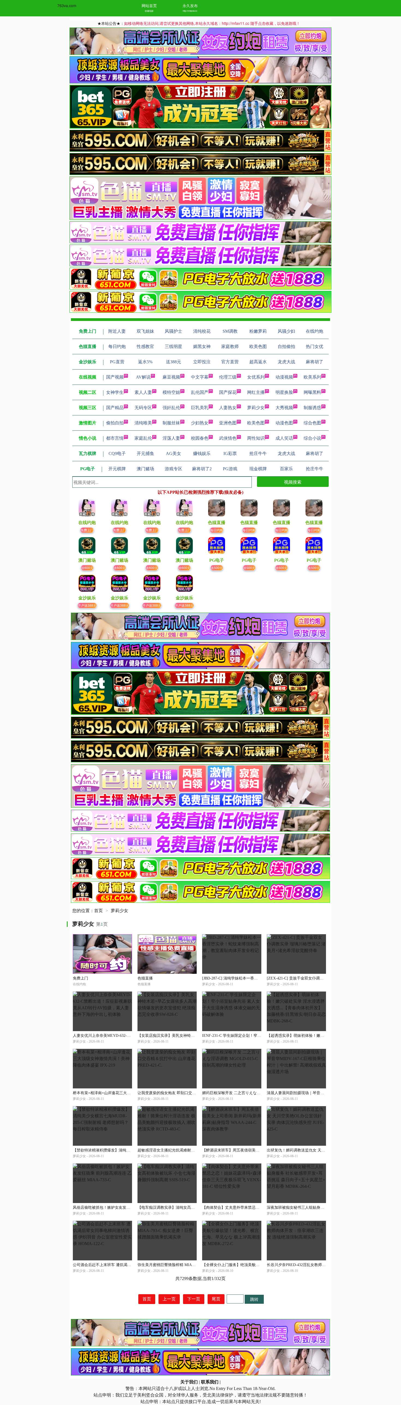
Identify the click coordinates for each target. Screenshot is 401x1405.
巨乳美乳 (199, 407)
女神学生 (115, 392)
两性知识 (256, 438)
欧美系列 (312, 377)
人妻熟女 (228, 407)
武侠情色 (228, 438)
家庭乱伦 (143, 438)
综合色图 (312, 423)
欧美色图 (256, 423)
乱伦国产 (199, 392)
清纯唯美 (143, 423)
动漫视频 (284, 377)
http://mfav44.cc (190, 10)
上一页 (169, 1299)
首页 (98, 910)
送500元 (217, 567)
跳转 (254, 1299)
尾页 (216, 1299)
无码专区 (143, 407)
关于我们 (189, 1382)
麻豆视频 (171, 377)
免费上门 (87, 530)
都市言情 (115, 438)
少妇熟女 (199, 423)
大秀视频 (284, 407)
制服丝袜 (171, 423)
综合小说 (312, 438)
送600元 (87, 567)
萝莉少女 (256, 407)
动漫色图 (284, 423)
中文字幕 (199, 377)
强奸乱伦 (171, 407)
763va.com (66, 5)
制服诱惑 (312, 407)
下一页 (193, 1299)
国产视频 (115, 377)
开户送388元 (87, 605)
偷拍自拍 (115, 423)
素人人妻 (143, 392)
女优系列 (256, 377)
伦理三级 (228, 377)
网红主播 (256, 392)
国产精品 (115, 407)
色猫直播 (145, 978)
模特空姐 (171, 392)
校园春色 (199, 438)
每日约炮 (216, 530)
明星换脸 (284, 392)
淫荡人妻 (171, 438)
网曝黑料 (312, 392)
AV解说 (143, 377)
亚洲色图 (228, 423)
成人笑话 (284, 438)
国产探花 (228, 392)
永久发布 (190, 5)
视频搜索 (292, 482)
